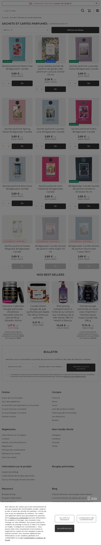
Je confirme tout (64, 528)
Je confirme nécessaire (64, 519)
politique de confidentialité (19, 518)
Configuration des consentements (86, 519)
